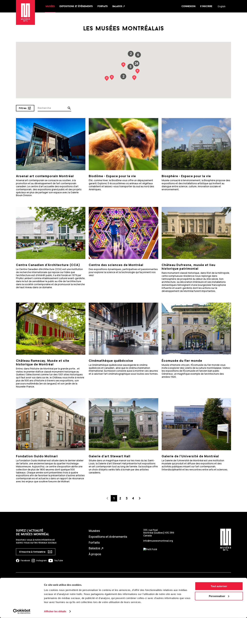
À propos (95, 554)
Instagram (41, 560)
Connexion (188, 6)
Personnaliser (217, 596)
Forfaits (102, 6)
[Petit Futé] (150, 549)
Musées (50, 6)
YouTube (58, 560)
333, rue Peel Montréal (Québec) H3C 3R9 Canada (158, 532)
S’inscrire (206, 6)
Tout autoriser (219, 586)
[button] (136, 63)
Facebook (25, 560)
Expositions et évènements (76, 6)
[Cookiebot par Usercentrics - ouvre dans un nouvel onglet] (21, 611)
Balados (118, 6)
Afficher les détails (55, 611)
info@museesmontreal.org (158, 540)
